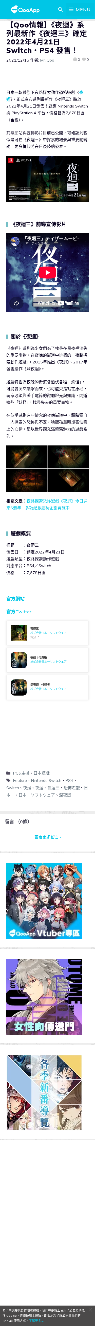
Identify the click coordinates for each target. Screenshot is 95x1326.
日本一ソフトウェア (36, 795)
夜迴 (39, 787)
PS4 (69, 780)
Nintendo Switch (46, 780)
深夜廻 (65, 795)
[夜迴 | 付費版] (47, 660)
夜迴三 (53, 787)
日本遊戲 (41, 773)
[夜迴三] (47, 633)
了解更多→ (36, 1321)
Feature (20, 780)
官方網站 (15, 599)
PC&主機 (21, 773)
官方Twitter (18, 612)
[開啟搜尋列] (60, 9)
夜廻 (27, 787)
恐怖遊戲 (72, 787)
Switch (12, 787)
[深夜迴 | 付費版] (47, 687)
